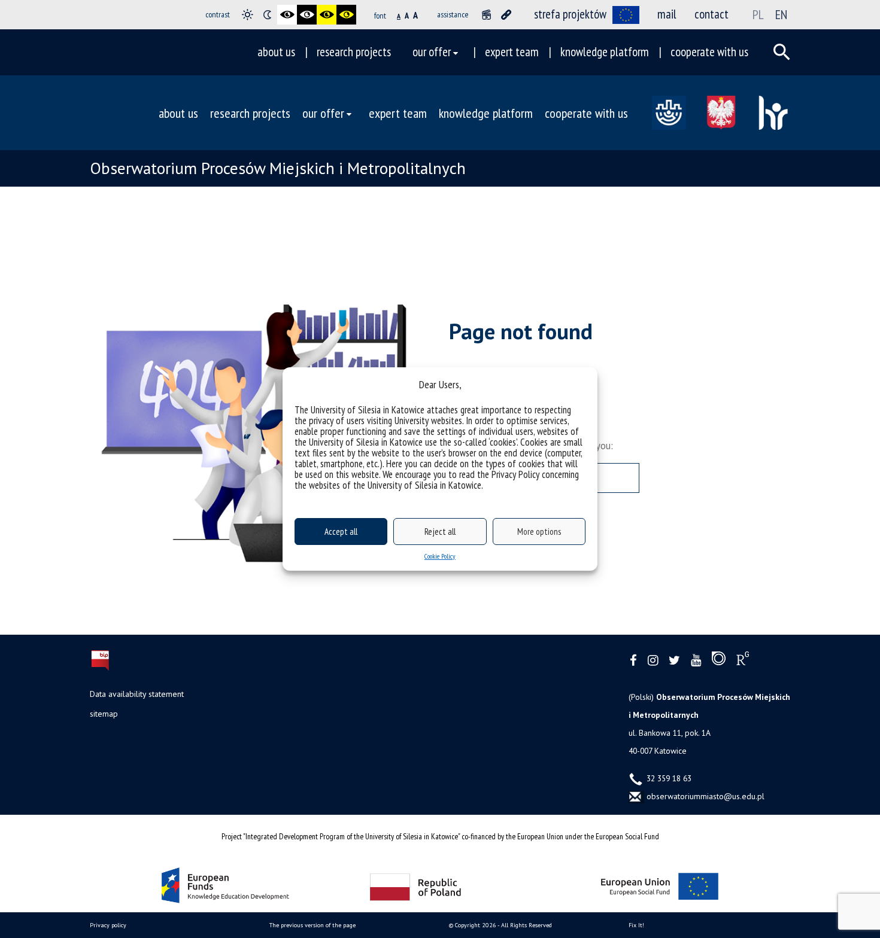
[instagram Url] (653, 660)
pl (758, 14)
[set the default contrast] (247, 15)
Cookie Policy (440, 556)
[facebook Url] (633, 660)
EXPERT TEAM (512, 52)
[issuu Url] (719, 661)
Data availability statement (137, 694)
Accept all (340, 531)
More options (539, 531)
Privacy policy (108, 925)
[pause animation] (486, 15)
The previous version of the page (312, 925)
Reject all (440, 531)
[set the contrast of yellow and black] (346, 15)
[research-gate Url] (742, 661)
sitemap (104, 713)
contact (711, 14)
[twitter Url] (674, 660)
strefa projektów (570, 14)
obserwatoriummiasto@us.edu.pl (704, 796)
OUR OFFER (431, 52)
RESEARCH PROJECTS (354, 52)
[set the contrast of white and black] (307, 15)
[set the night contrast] (267, 15)
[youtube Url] (696, 660)
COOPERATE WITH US (709, 52)
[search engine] (781, 52)
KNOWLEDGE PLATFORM (604, 52)
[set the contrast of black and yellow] (326, 15)
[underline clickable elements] (506, 15)
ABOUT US (276, 52)
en (781, 14)
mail (666, 14)
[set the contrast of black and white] (287, 15)
